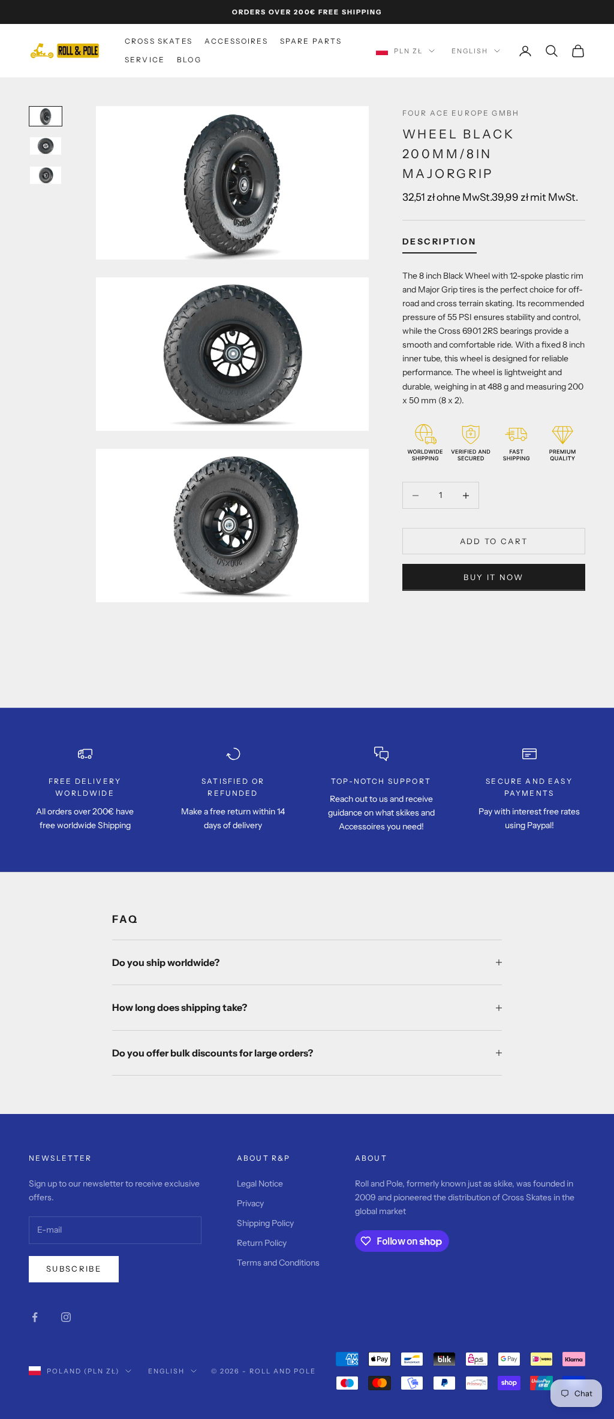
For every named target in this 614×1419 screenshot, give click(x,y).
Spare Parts (311, 41)
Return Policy (262, 1242)
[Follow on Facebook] (35, 1317)
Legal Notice (260, 1183)
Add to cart (494, 541)
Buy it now (493, 577)
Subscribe (73, 1268)
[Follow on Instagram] (66, 1317)
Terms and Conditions (278, 1262)
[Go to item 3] (45, 175)
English (470, 51)
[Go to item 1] (45, 116)
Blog (189, 59)
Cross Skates (158, 41)
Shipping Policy (265, 1223)
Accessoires (236, 41)
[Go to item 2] (45, 146)
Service (145, 59)
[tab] (439, 244)
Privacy (250, 1203)
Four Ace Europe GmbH (460, 112)
